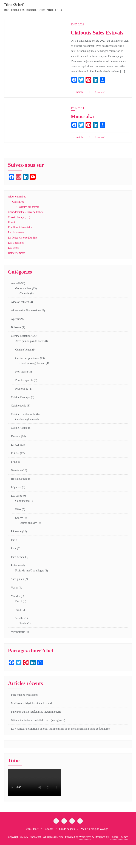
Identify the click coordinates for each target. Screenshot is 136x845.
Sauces (19, 517)
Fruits (14, 461)
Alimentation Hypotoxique (26, 310)
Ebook (11, 222)
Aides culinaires (17, 196)
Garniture (16, 470)
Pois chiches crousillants (24, 694)
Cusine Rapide (19, 427)
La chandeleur (16, 232)
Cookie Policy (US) (19, 217)
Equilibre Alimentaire (20, 227)
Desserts (15, 436)
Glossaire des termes (27, 206)
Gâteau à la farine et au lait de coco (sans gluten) (38, 720)
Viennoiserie (18, 631)
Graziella (78, 91)
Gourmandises (23, 288)
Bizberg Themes (119, 836)
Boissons (16, 327)
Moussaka (82, 116)
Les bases (16, 495)
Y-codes (48, 828)
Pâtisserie (16, 531)
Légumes (16, 487)
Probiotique (21, 388)
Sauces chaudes (28, 522)
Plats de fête (17, 556)
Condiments (22, 500)
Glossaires (18, 201)
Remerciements (16, 252)
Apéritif (15, 318)
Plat (13, 539)
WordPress (85, 836)
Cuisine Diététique (21, 335)
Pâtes (18, 509)
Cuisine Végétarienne (27, 358)
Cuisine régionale (25, 419)
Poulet (23, 623)
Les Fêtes (13, 247)
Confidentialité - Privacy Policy (25, 211)
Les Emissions (16, 242)
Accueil (15, 283)
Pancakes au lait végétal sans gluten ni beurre (36, 711)
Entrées (15, 453)
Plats (13, 548)
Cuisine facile (18, 405)
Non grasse (21, 371)
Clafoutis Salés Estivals (97, 33)
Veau (18, 609)
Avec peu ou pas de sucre (29, 341)
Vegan (14, 587)
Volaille (19, 618)
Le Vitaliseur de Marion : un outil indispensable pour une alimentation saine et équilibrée (60, 728)
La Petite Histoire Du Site (22, 237)
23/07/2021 (77, 24)
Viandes (15, 596)
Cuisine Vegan (23, 349)
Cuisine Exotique (20, 397)
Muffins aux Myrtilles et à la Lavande (32, 703)
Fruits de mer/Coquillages (29, 570)
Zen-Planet (32, 828)
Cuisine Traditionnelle (23, 414)
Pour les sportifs (24, 380)
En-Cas (15, 444)
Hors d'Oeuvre (19, 478)
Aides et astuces (20, 301)
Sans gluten (17, 579)
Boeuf (18, 601)
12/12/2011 (77, 108)
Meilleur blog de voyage (94, 828)
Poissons (16, 565)
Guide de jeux (67, 828)
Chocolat (24, 293)
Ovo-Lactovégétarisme (32, 363)
